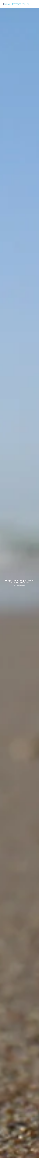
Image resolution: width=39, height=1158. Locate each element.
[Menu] (33, 4)
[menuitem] (29, 4)
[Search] (29, 4)
